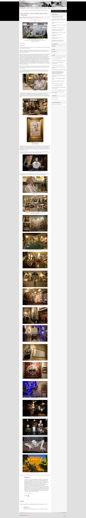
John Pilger (53, 69)
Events (36, 17)
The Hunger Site (59, 104)
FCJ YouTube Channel (55, 99)
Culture (34, 17)
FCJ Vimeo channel (54, 97)
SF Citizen (53, 85)
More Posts (26, 493)
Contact (23, 0)
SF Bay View (53, 83)
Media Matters (54, 71)
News (38, 17)
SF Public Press (54, 87)
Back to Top (64, 516)
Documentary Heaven (55, 62)
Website (29, 493)
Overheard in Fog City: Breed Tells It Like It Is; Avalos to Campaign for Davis (59, 20)
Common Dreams (54, 60)
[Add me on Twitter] (28, 496)
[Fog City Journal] (43, 4)
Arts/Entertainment (26, 10)
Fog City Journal (22, 10)
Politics (40, 17)
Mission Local (54, 78)
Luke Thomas (23, 43)
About (20, 0)
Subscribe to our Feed (63, 0)
